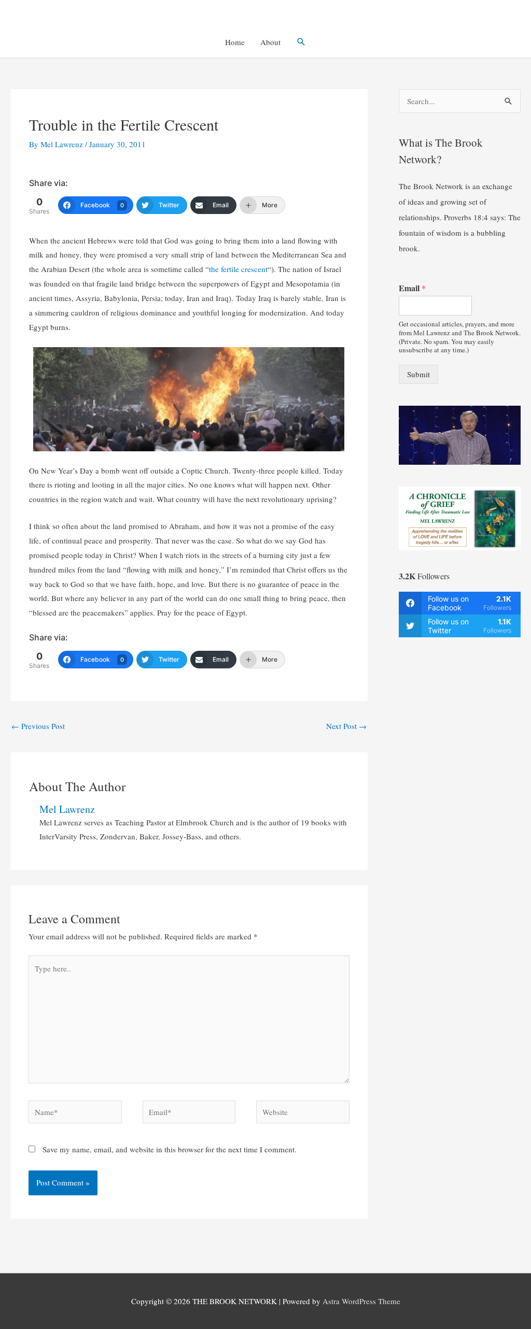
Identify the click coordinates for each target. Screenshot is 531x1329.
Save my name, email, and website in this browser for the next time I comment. (170, 1149)
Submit (418, 374)
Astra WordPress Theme (361, 1301)
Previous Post (38, 726)
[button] (301, 42)
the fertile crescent (238, 269)
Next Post (346, 726)
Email (412, 288)
